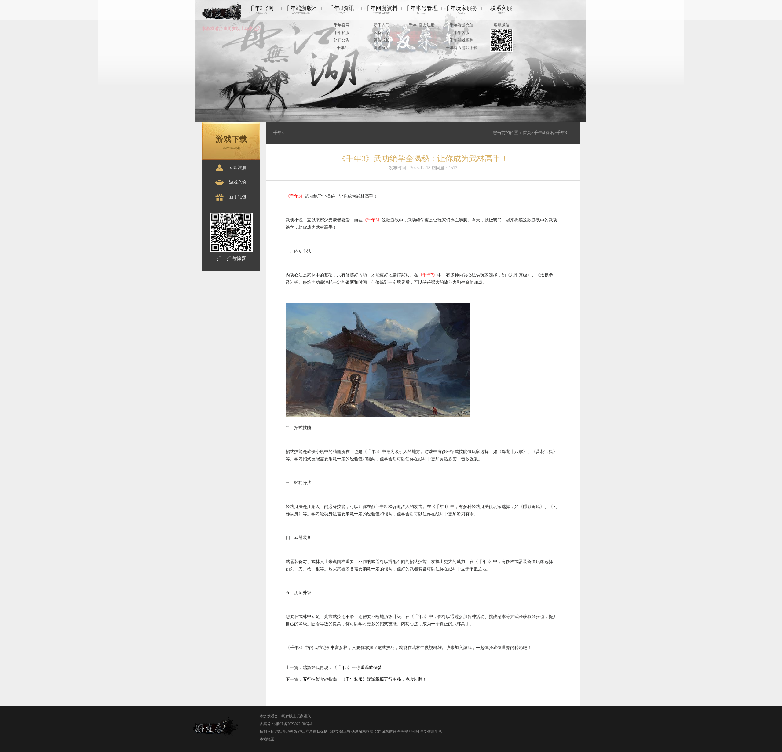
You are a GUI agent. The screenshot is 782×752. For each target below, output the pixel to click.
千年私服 (341, 32)
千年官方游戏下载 (461, 48)
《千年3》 (295, 196)
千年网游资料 (381, 10)
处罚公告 (341, 40)
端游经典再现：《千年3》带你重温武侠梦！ (344, 667)
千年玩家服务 (461, 10)
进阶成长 (381, 40)
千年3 (342, 48)
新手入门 (381, 25)
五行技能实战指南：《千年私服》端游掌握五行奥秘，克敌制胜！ (365, 679)
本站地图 (267, 739)
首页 (527, 132)
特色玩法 (381, 48)
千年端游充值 (461, 25)
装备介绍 (381, 32)
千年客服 (462, 32)
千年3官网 (261, 10)
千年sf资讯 (341, 10)
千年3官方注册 (422, 25)
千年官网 (341, 25)
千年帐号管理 (421, 10)
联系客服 (501, 10)
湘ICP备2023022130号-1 (293, 724)
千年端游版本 (301, 10)
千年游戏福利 (461, 40)
